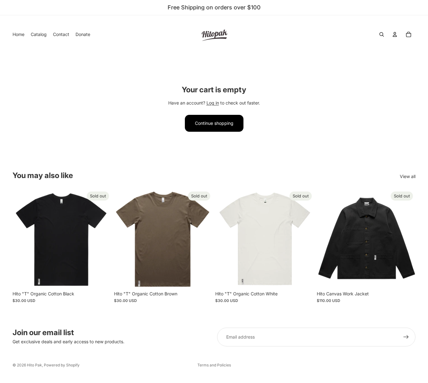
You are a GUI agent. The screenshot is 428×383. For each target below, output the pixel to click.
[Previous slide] (326, 238)
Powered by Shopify (62, 365)
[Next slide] (406, 238)
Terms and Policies (214, 365)
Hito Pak (34, 365)
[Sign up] (406, 337)
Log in (212, 102)
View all (407, 176)
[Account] (395, 34)
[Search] (382, 34)
